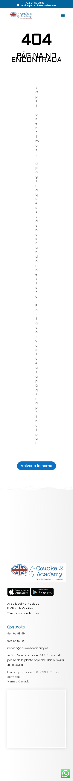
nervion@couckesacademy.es (27, 648)
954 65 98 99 (16, 633)
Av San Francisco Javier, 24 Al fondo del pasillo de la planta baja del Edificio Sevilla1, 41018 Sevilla (36, 660)
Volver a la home (36, 465)
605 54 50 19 (15, 641)
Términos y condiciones (23, 613)
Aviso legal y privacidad (23, 604)
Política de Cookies (20, 608)
